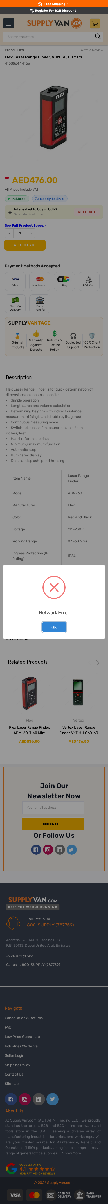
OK (54, 627)
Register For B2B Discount (55, 11)
